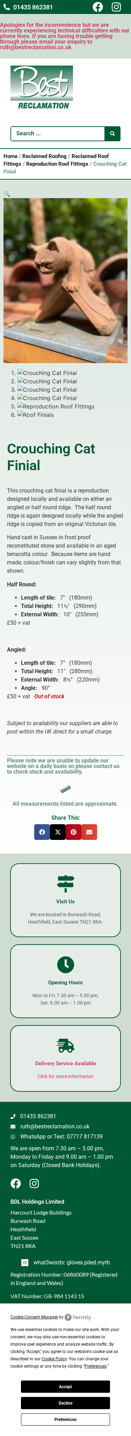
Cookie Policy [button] (54, 1358)
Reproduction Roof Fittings (57, 164)
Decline (65, 1403)
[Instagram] (119, 7)
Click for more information (65, 1076)
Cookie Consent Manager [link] (34, 1317)
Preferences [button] (96, 1366)
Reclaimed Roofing (44, 156)
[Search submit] (112, 134)
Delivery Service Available (65, 1063)
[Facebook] (101, 7)
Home (10, 156)
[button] (6, 193)
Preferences (65, 1419)
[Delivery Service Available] (65, 1045)
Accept (65, 1386)
